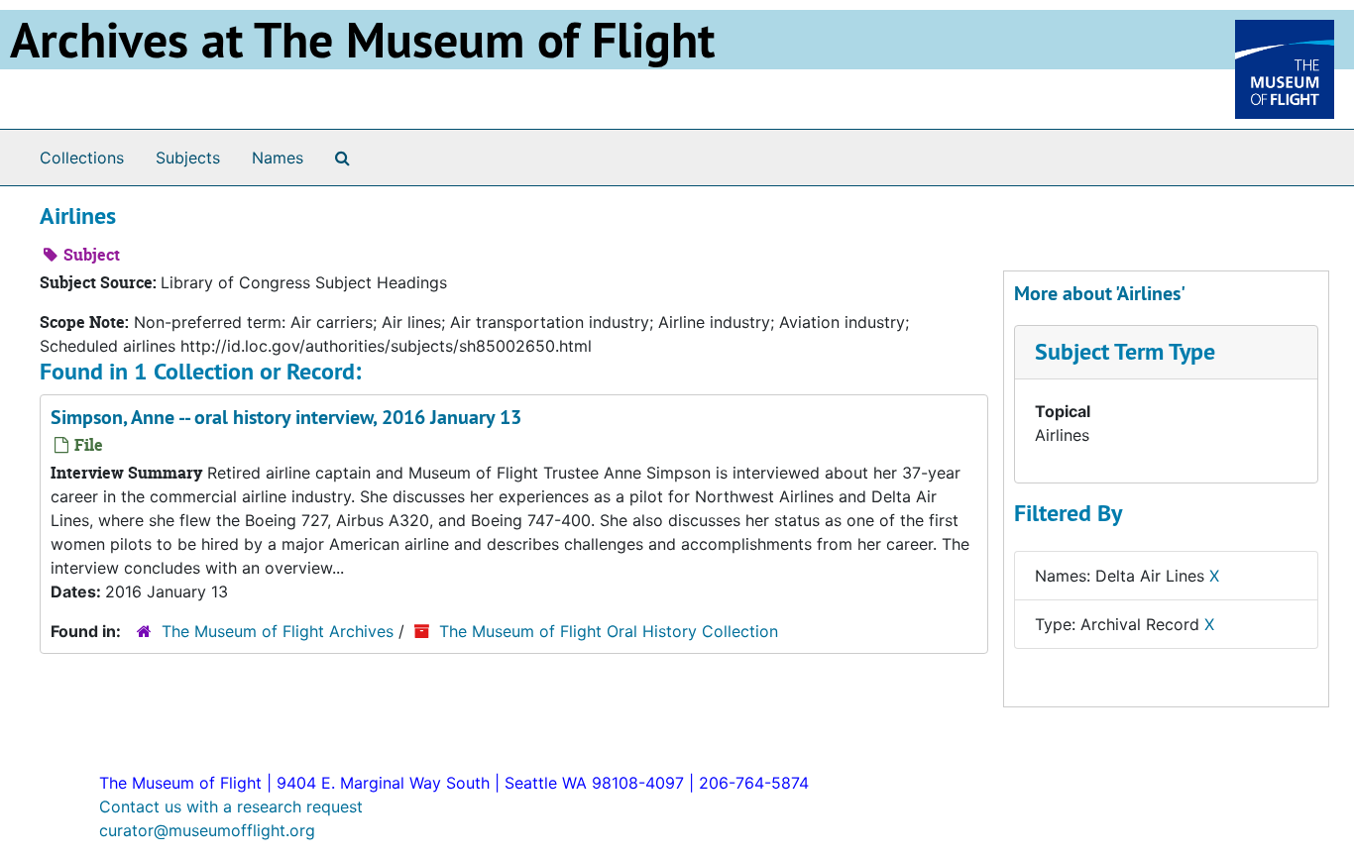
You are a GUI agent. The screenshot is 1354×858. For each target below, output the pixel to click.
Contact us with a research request (231, 806)
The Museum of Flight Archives (278, 631)
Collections (82, 157)
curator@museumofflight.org (207, 830)
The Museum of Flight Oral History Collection (608, 631)
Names (277, 157)
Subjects (188, 157)
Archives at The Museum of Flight (362, 39)
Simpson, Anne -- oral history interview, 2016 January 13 (286, 417)
